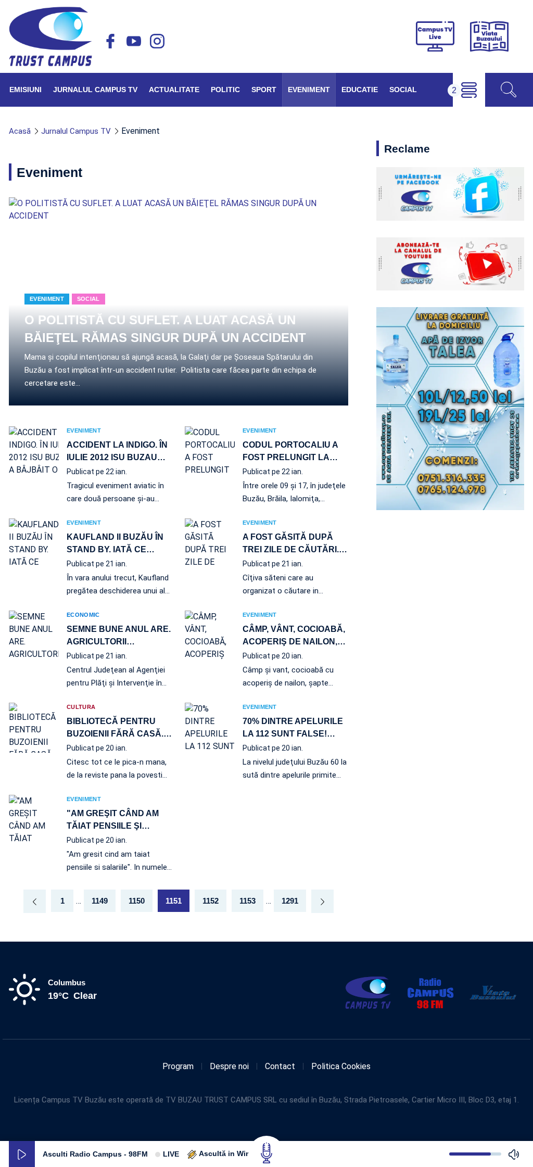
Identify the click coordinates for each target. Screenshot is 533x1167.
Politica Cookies (341, 1066)
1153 (247, 900)
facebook (110, 41)
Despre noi (229, 1066)
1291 (290, 900)
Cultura (81, 707)
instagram (157, 41)
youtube (133, 41)
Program (178, 1066)
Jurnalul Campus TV (95, 89)
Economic (83, 615)
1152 (210, 900)
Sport (263, 89)
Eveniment (309, 89)
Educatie (359, 89)
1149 (100, 900)
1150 (137, 900)
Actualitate (174, 89)
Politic (225, 89)
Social (403, 89)
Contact (280, 1066)
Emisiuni (25, 89)
